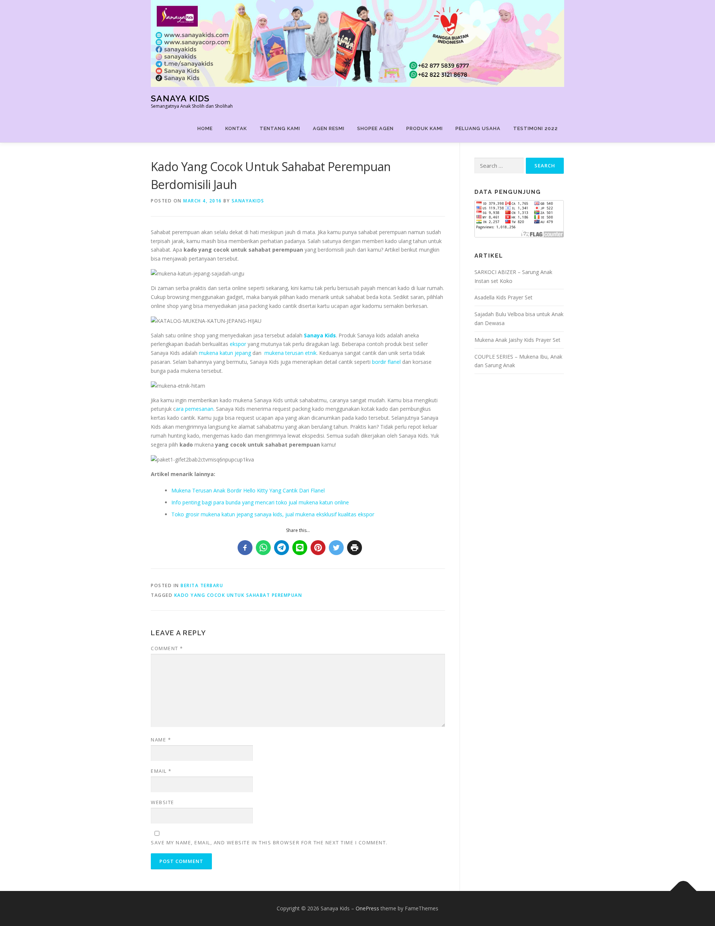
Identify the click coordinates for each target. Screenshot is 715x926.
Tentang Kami (280, 128)
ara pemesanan (194, 408)
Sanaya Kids (180, 98)
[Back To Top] (683, 891)
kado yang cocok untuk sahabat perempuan (238, 595)
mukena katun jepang (225, 352)
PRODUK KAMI (424, 128)
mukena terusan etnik (290, 352)
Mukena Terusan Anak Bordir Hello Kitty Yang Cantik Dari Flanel (248, 490)
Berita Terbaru (202, 585)
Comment (167, 648)
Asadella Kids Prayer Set (503, 297)
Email (161, 771)
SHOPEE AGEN (375, 128)
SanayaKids (248, 201)
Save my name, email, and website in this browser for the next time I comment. (269, 842)
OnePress (367, 908)
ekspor (238, 343)
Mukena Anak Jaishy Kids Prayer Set (517, 339)
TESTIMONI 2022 (535, 128)
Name (161, 739)
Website (162, 802)
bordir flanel (386, 361)
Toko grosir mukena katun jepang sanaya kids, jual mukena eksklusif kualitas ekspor (272, 514)
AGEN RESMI (328, 128)
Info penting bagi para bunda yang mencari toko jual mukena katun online (260, 502)
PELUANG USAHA (477, 128)
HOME (205, 128)
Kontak (236, 128)
